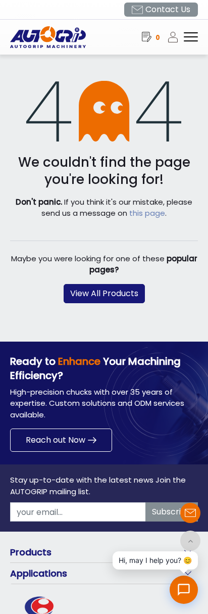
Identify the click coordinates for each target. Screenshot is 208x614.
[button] (190, 541)
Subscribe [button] (171, 511)
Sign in (176, 36)
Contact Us (167, 9)
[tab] (104, 552)
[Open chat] (184, 590)
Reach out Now (55, 440)
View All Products (104, 293)
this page (147, 213)
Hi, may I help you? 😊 (155, 560)
